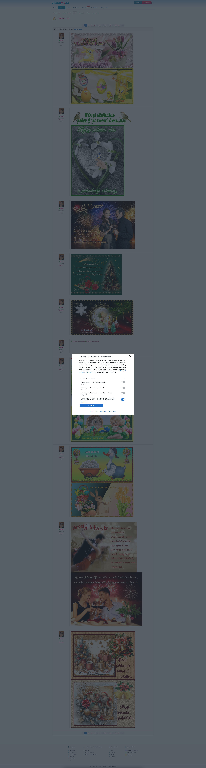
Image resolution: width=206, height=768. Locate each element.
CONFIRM (91, 405)
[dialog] (103, 384)
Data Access (103, 411)
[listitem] (103, 379)
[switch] (123, 382)
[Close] (130, 356)
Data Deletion (93, 411)
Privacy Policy (112, 411)
